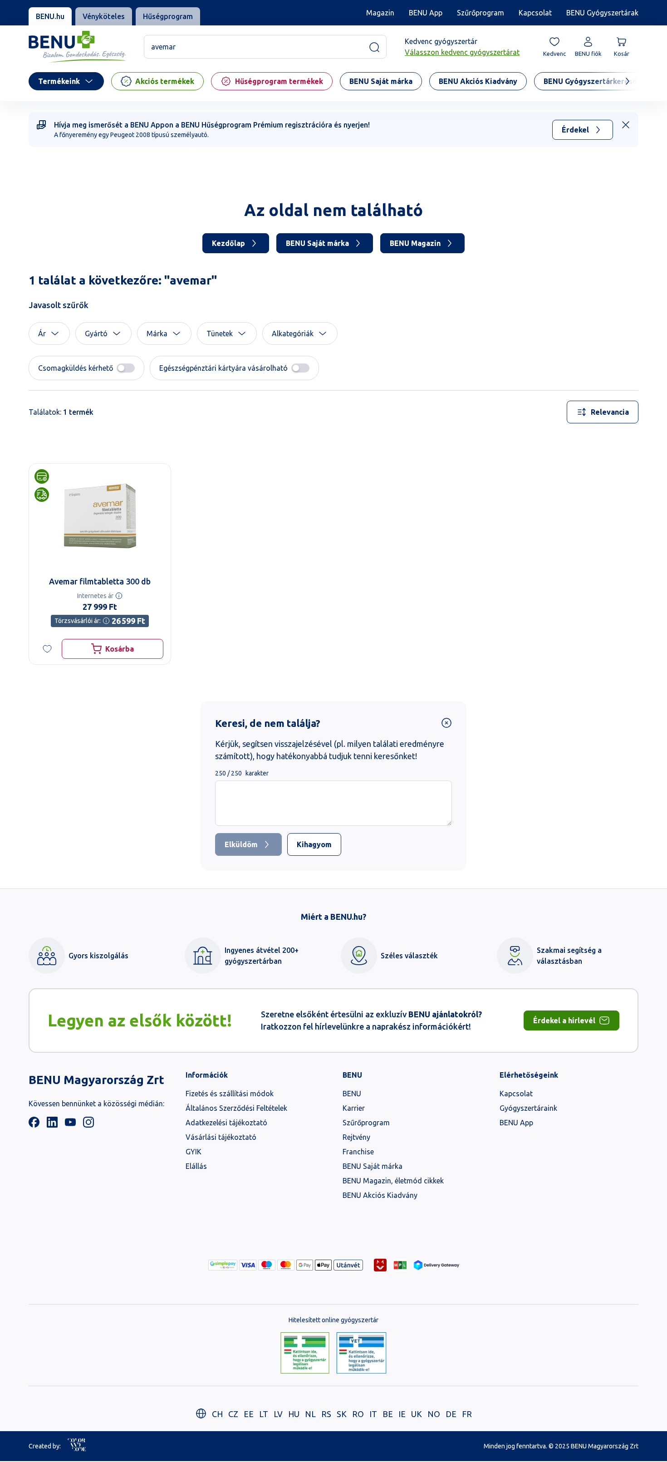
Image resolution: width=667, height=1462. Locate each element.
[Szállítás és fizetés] (222, 1265)
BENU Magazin (415, 243)
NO (433, 1413)
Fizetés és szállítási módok (230, 1093)
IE (402, 1413)
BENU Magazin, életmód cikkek (393, 1181)
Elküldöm (241, 844)
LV (278, 1413)
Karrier (354, 1108)
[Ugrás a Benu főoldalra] (77, 47)
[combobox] (602, 412)
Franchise (358, 1152)
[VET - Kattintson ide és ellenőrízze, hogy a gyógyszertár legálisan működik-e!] (361, 1353)
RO (358, 1413)
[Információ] (119, 595)
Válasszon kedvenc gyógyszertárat (462, 53)
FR (467, 1413)
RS (326, 1413)
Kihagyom (314, 844)
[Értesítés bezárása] (625, 124)
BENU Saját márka (317, 243)
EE (249, 1413)
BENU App (425, 13)
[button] (49, 333)
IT (373, 1413)
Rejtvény (356, 1137)
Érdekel (575, 130)
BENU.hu (50, 16)
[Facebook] (34, 1125)
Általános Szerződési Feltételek (236, 1108)
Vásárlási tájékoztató (221, 1137)
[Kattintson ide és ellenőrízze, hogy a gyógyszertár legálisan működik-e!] (304, 1353)
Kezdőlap (228, 243)
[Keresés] (374, 47)
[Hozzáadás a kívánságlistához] (47, 649)
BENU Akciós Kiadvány (380, 1195)
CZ (233, 1413)
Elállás (196, 1166)
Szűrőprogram (480, 13)
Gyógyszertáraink (528, 1108)
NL (310, 1413)
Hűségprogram (168, 16)
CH (217, 1413)
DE (451, 1413)
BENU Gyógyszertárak (602, 13)
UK (416, 1413)
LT (263, 1413)
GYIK (193, 1152)
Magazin (380, 13)
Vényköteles (104, 16)
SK (342, 1413)
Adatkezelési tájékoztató (226, 1123)
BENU (352, 1093)
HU (293, 1413)
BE (388, 1413)
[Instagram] (88, 1125)
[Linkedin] (52, 1125)
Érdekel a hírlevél (564, 1020)
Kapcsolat (535, 13)
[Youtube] (70, 1125)
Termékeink (59, 81)
